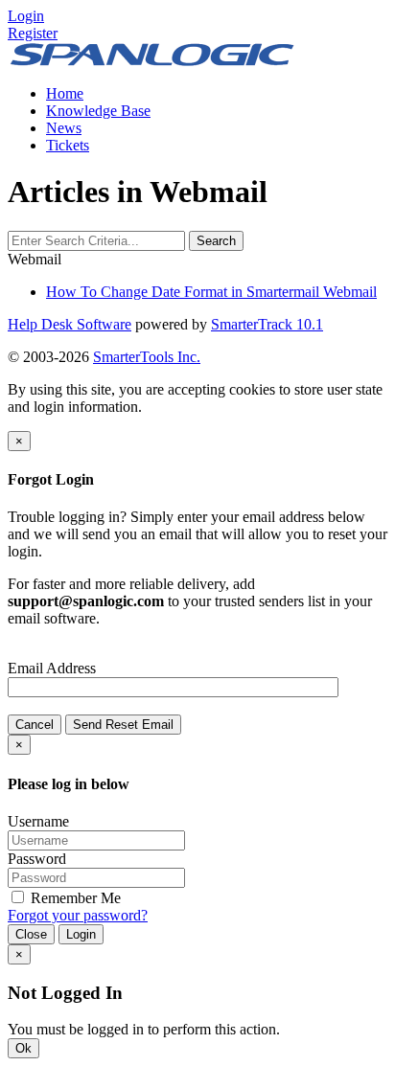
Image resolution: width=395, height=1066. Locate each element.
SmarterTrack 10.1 (267, 324)
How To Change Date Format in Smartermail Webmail (211, 292)
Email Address (52, 668)
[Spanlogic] (151, 61)
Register (33, 33)
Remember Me (74, 898)
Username (38, 821)
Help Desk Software (69, 324)
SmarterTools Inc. (146, 357)
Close (31, 934)
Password (37, 859)
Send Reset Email (123, 724)
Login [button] (26, 16)
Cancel (34, 724)
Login (81, 934)
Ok (23, 1048)
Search (216, 241)
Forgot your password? (78, 915)
